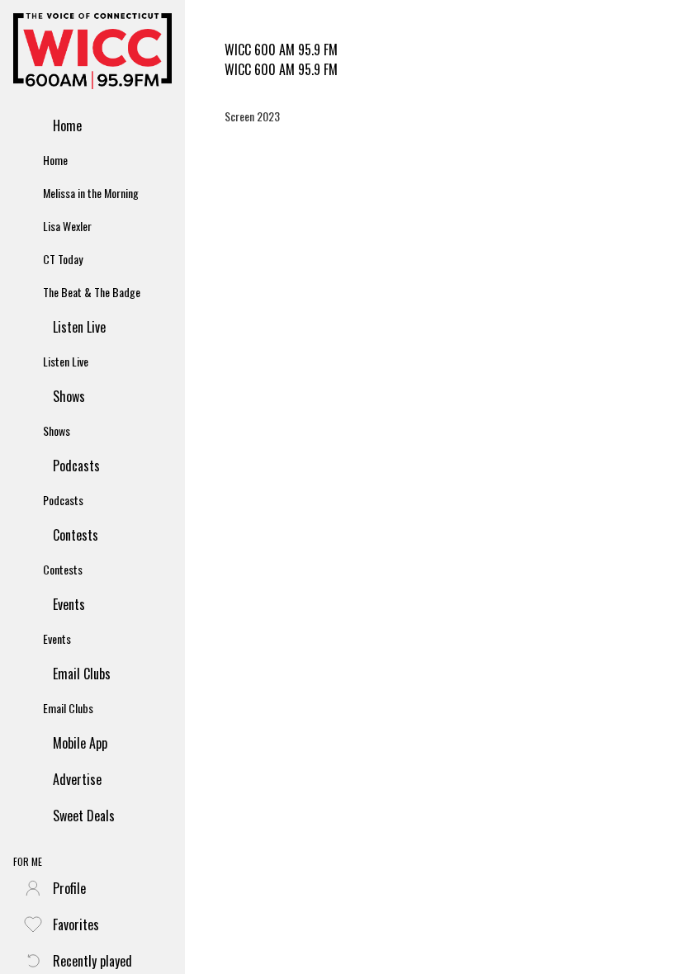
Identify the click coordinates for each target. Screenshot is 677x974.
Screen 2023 (252, 116)
